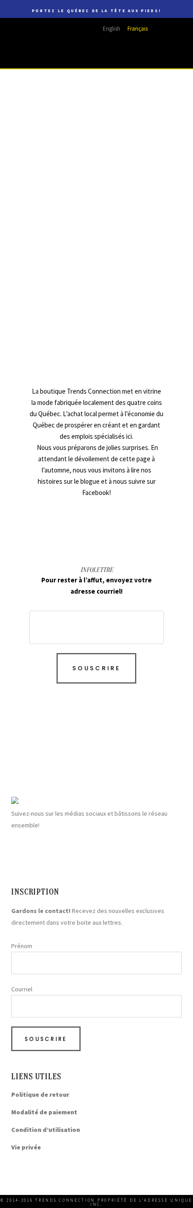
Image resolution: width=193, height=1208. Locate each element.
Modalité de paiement (44, 1112)
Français (137, 28)
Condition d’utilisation (45, 1130)
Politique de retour (40, 1094)
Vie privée (26, 1147)
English (111, 28)
